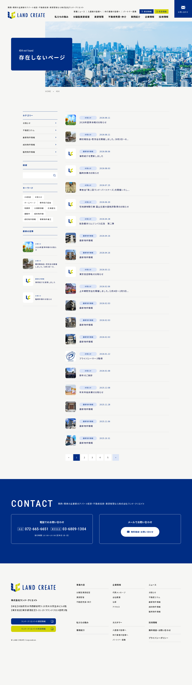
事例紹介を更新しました (91, 156)
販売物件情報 (29, 152)
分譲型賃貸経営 (81, 16)
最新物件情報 (86, 240)
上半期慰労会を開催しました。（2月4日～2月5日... (104, 291)
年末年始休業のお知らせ (91, 392)
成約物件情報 (29, 144)
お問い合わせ (183, 12)
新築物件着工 (45, 219)
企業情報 (150, 16)
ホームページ (30, 202)
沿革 (115, 602)
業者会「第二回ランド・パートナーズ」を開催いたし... (104, 189)
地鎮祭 (27, 208)
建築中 (27, 214)
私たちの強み (61, 16)
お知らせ (26, 123)
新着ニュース (79, 11)
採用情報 (163, 16)
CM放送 (27, 197)
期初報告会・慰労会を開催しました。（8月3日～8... (104, 139)
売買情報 (163, 11)
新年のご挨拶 (85, 375)
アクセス (116, 606)
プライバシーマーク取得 (91, 358)
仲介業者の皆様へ (112, 11)
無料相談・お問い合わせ (142, 531)
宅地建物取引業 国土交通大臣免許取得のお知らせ (104, 206)
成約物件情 (39, 214)
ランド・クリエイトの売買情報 (33, 628)
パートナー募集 (129, 11)
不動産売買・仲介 (117, 16)
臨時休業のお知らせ (89, 172)
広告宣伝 (51, 208)
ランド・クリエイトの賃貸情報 (33, 621)
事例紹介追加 (45, 202)
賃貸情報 (148, 11)
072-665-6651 (37, 529)
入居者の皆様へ (95, 11)
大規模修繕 (39, 208)
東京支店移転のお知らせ (91, 274)
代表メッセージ (119, 592)
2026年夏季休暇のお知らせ (93, 122)
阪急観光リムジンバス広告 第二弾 (96, 223)
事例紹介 (135, 16)
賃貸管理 (99, 16)
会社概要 (117, 597)
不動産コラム (29, 130)
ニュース (152, 584)
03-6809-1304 (74, 529)
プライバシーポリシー (158, 637)
